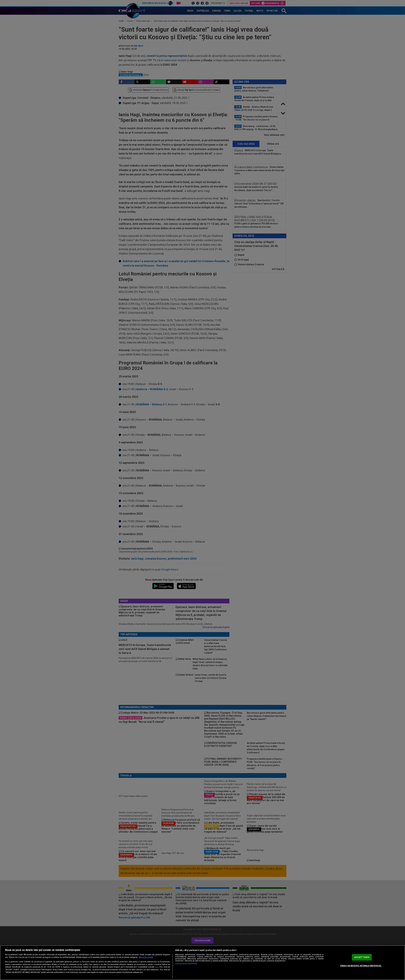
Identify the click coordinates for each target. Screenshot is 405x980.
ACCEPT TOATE (361, 957)
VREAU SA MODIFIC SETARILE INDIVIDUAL (360, 965)
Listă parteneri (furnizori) (186, 964)
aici (156, 967)
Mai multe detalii (146, 957)
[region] (202, 962)
